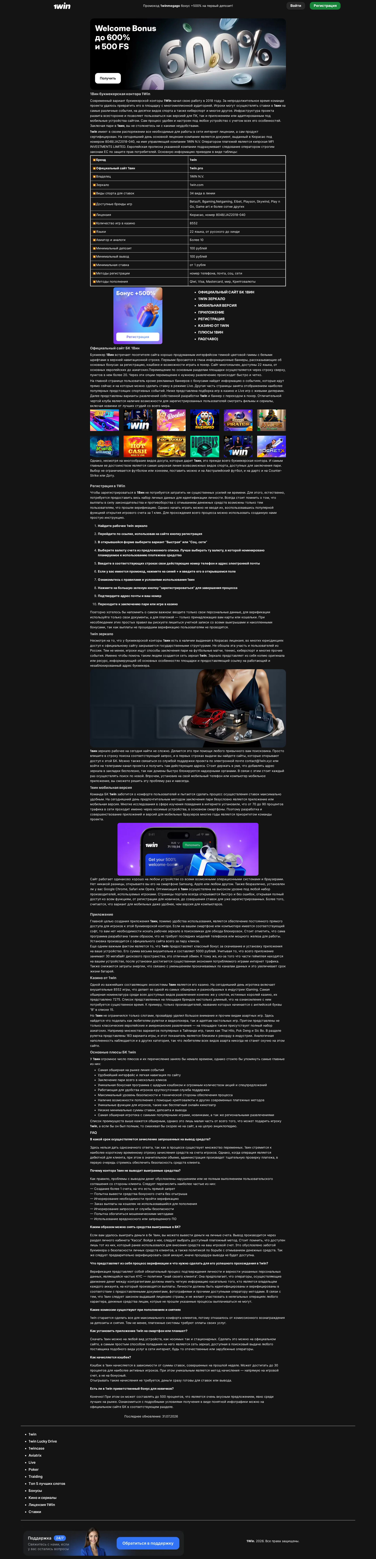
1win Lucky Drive (43, 1441)
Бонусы (35, 1491)
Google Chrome (115, 889)
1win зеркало (211, 299)
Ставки (35, 1512)
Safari (133, 889)
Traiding (35, 1476)
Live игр (244, 391)
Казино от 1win (213, 326)
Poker (34, 1469)
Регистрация (211, 319)
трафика (96, 809)
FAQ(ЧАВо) (208, 339)
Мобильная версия (217, 305)
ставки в (270, 105)
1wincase (36, 1448)
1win (32, 1434)
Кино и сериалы (42, 1498)
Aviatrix (35, 1455)
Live (32, 1462)
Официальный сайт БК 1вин (226, 292)
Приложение (211, 312)
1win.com (196, 185)
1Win (250, 1541)
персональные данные (224, 612)
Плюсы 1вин (210, 332)
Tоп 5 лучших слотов (47, 1483)
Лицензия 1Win (42, 1505)
